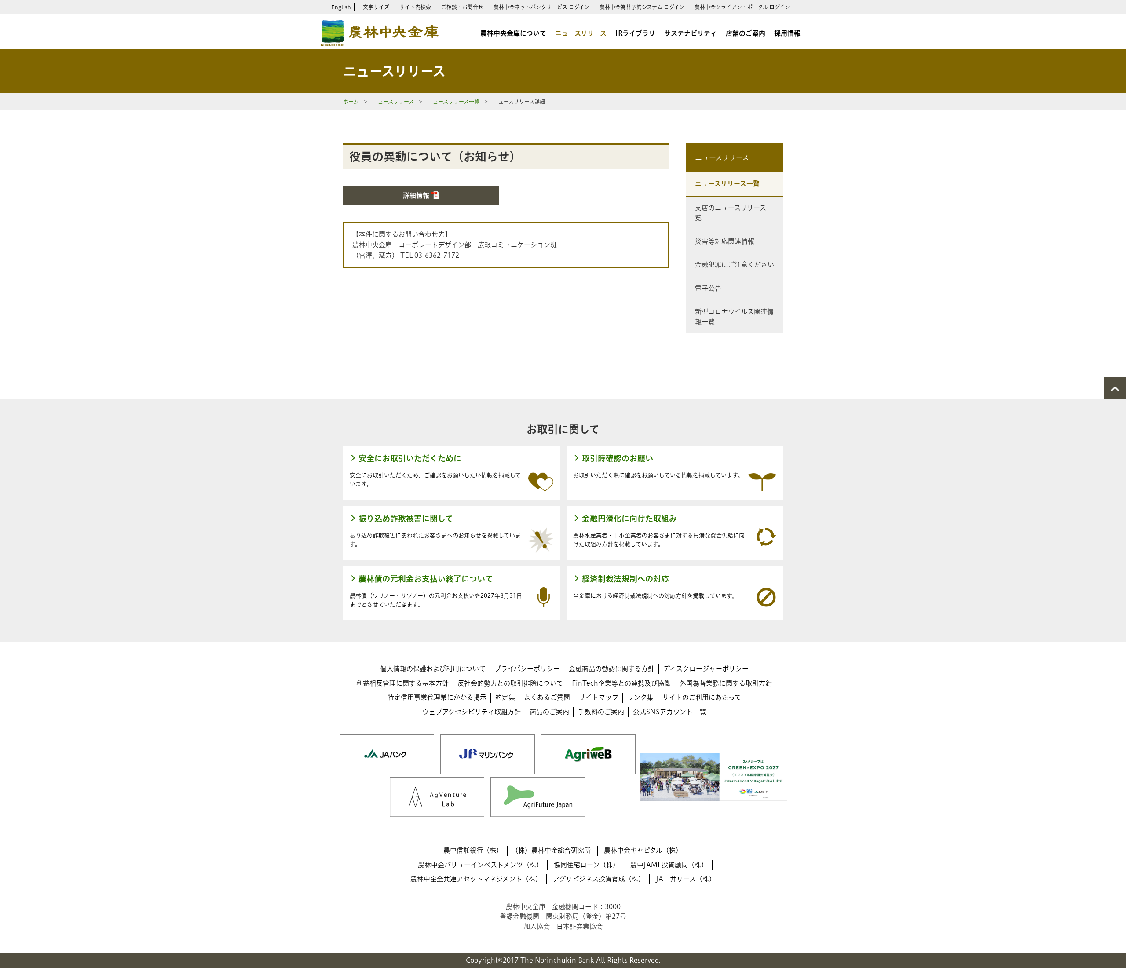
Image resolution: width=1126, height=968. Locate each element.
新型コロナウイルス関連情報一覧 (734, 316)
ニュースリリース (581, 33)
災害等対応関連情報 (724, 241)
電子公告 (708, 288)
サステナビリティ (690, 33)
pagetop (1115, 388)
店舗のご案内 (745, 33)
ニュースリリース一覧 (453, 101)
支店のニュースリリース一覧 (734, 213)
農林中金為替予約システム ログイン (642, 7)
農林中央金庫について (513, 33)
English (341, 7)
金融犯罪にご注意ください (734, 264)
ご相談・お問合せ (462, 7)
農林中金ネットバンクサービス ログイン (541, 7)
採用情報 (787, 33)
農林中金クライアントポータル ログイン (742, 7)
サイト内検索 (415, 7)
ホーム (351, 101)
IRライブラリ (635, 33)
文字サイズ (376, 7)
